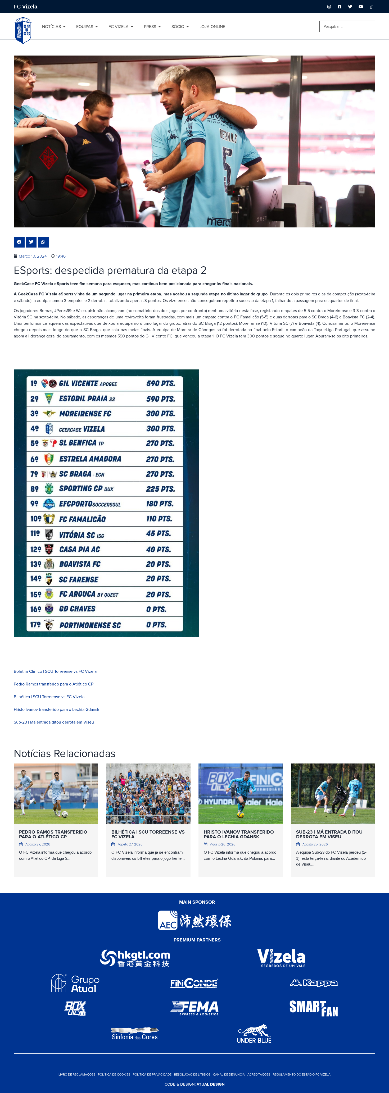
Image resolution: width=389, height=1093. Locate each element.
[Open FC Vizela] (132, 26)
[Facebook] (339, 7)
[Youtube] (361, 7)
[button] (19, 242)
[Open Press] (159, 26)
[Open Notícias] (64, 26)
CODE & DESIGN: (195, 1084)
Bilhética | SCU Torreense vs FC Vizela (49, 696)
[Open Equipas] (96, 26)
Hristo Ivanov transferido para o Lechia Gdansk (56, 709)
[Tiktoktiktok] (371, 7)
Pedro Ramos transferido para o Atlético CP (53, 684)
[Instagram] (329, 7)
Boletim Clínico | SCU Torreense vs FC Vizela (55, 671)
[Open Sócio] (188, 26)
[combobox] (347, 26)
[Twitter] (350, 7)
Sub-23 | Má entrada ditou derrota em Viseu (54, 722)
